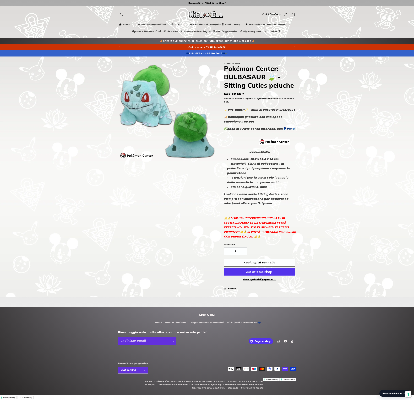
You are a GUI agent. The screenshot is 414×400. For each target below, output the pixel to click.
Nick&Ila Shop (162, 381)
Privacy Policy (272, 379)
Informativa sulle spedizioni (208, 388)
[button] (121, 14)
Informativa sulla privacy (206, 384)
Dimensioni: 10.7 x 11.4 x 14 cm (255, 159)
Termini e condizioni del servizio (244, 384)
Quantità (229, 245)
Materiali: (258, 169)
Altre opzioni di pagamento (259, 280)
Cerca (158, 322)
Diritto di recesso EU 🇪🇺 (243, 322)
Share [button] (232, 288)
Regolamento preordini (207, 322)
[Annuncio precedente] (119, 47)
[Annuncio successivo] (294, 47)
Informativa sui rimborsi (173, 384)
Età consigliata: (249, 187)
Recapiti (233, 388)
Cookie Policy (289, 379)
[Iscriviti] (172, 341)
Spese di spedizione (258, 99)
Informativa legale (252, 388)
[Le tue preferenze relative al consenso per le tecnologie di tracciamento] (408, 394)
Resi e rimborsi (176, 322)
